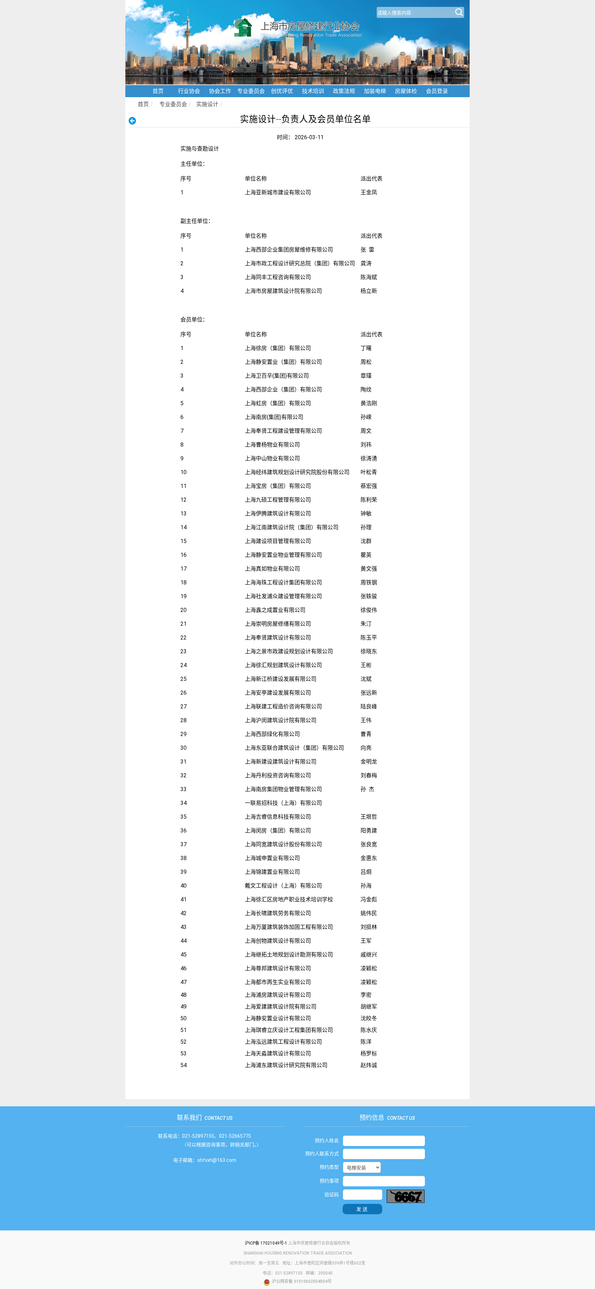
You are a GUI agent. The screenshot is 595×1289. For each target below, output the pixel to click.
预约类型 (329, 1167)
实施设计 (207, 104)
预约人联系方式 (322, 1153)
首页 (158, 91)
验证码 (331, 1194)
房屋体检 (406, 91)
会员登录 (437, 91)
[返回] (134, 120)
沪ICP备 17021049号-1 (266, 1243)
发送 (362, 1209)
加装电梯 (375, 91)
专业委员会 (251, 91)
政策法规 (344, 91)
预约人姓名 (327, 1140)
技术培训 (313, 91)
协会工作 (220, 91)
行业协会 (189, 91)
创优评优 (282, 91)
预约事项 (329, 1181)
